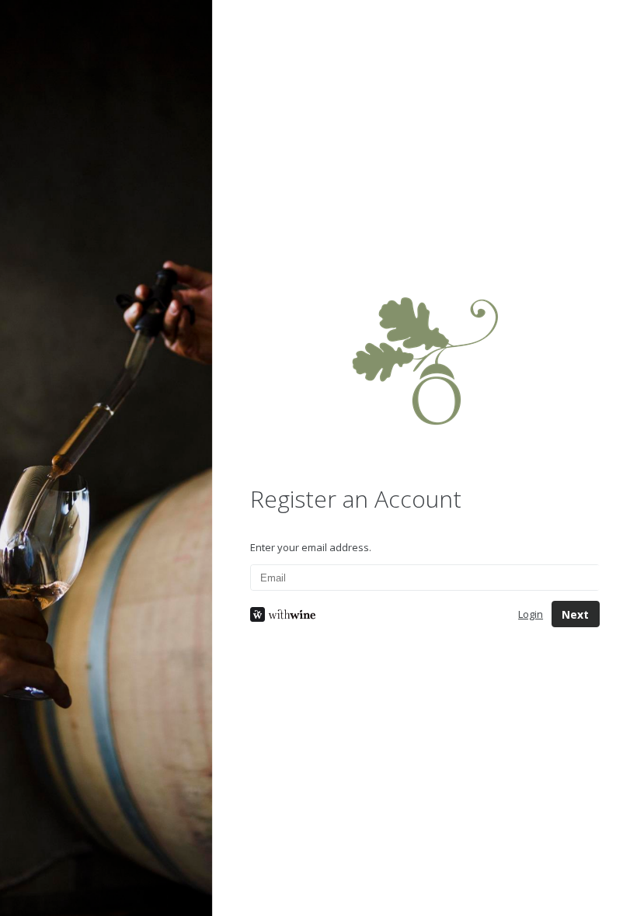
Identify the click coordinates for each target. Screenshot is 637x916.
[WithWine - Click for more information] (372, 614)
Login (530, 614)
